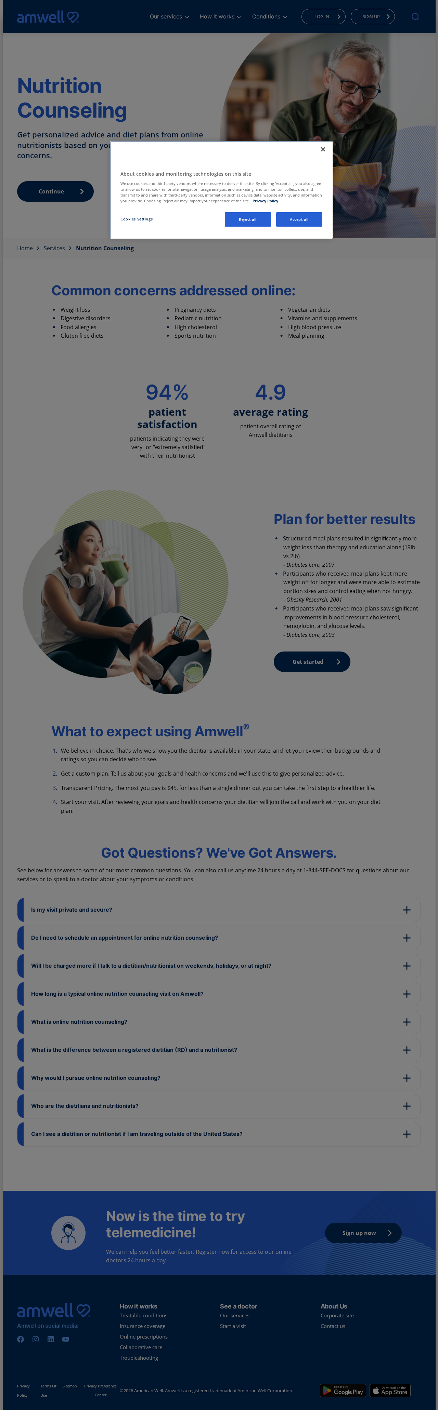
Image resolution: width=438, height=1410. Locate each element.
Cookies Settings (136, 218)
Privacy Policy (265, 200)
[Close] (323, 149)
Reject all (248, 219)
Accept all (299, 219)
